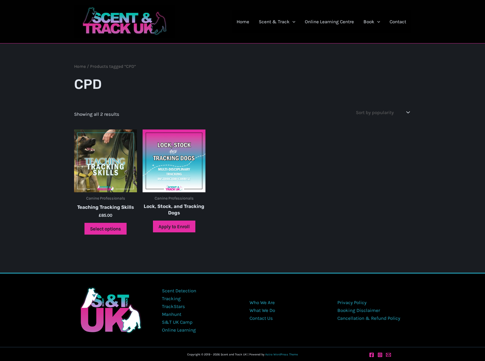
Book (368, 21)
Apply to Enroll (174, 226)
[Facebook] (371, 354)
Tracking (171, 298)
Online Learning (179, 330)
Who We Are (262, 302)
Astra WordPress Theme (281, 354)
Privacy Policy (352, 302)
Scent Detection (179, 290)
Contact (398, 21)
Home (243, 21)
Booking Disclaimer (358, 310)
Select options (105, 229)
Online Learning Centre (329, 21)
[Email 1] (388, 354)
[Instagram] (380, 354)
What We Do (262, 310)
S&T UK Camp (177, 322)
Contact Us (261, 318)
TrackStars (173, 306)
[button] (292, 21)
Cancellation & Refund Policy (368, 318)
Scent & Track (274, 21)
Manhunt (171, 314)
